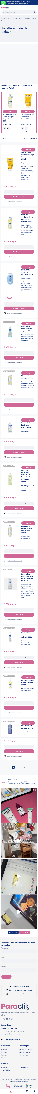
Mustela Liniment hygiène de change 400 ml (27, 425)
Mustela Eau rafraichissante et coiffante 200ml (27, 635)
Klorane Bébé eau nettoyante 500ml (27, 377)
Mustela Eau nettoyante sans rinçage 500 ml (26, 328)
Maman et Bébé (11, 18)
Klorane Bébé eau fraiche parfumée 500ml (27, 682)
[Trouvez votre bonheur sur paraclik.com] (19, 840)
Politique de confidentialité (19, 1081)
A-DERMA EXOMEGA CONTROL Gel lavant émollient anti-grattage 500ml (26, 475)
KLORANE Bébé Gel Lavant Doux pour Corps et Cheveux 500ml (10, 117)
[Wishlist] (13, 202)
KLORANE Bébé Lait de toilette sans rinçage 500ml (26, 529)
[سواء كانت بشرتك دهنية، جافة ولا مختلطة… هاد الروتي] (19, 876)
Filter (4, 139)
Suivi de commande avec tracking (20, 990)
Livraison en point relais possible (20, 994)
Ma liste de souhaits (25, 1049)
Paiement (4, 1055)
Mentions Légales (6, 1058)
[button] (4, 128)
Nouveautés (5, 1067)
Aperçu (10, 111)
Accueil (3, 18)
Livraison (4, 1052)
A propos (4, 1049)
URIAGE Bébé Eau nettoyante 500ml (27, 727)
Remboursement (24, 1058)
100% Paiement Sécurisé (20, 986)
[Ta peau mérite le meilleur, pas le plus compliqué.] (19, 805)
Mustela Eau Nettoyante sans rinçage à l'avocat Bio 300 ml (27, 577)
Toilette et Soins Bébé (23, 18)
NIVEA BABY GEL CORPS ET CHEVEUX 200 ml (27, 272)
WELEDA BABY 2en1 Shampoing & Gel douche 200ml (27, 116)
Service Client (23, 1055)
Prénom (3, 967)
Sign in (19, 1092)
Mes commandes (24, 1052)
